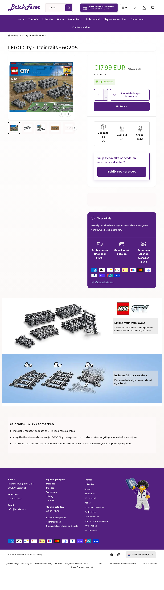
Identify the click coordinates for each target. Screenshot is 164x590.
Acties (88, 503)
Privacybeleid (91, 526)
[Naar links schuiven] (61, 114)
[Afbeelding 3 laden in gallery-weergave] (41, 128)
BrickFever (19, 554)
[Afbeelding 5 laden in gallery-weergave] (69, 128)
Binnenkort (90, 494)
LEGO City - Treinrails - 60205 (32, 35)
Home (13, 35)
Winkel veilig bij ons (104, 282)
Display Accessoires (94, 507)
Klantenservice (92, 517)
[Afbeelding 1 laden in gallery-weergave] (14, 128)
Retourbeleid (91, 530)
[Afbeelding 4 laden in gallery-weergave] (55, 128)
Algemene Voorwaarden (96, 521)
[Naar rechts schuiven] (68, 114)
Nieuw (88, 489)
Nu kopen (121, 106)
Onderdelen (90, 512)
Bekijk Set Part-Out (121, 171)
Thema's (88, 480)
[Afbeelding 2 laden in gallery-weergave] (28, 128)
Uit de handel (91, 498)
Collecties (89, 484)
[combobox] (59, 8)
